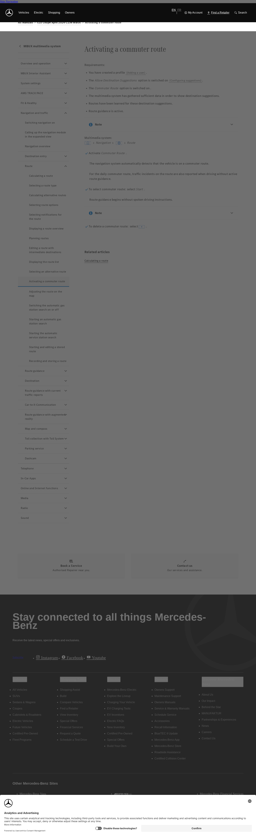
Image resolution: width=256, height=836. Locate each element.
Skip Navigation (9, 1)
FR (179, 10)
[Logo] (9, 12)
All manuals (25, 22)
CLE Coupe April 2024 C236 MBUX (59, 22)
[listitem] (24, 13)
